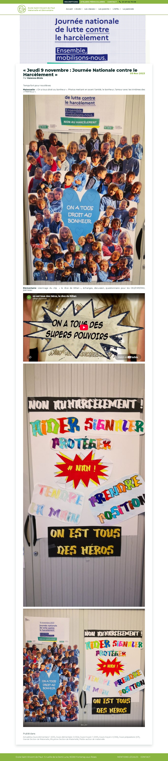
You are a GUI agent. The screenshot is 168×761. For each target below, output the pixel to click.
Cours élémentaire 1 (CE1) (44, 737)
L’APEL (116, 9)
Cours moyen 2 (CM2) (108, 737)
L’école (78, 9)
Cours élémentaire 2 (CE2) (67, 737)
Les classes (89, 9)
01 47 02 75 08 (129, 2)
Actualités (27, 737)
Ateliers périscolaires (92, 2)
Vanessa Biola (35, 78)
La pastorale (128, 9)
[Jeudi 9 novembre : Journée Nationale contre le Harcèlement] (84, 40)
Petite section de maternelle (92, 739)
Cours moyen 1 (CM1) (89, 737)
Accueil (69, 9)
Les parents (103, 9)
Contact (112, 2)
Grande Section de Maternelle (36, 739)
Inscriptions (71, 2)
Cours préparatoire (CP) (129, 737)
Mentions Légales (127, 757)
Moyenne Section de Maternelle (64, 739)
